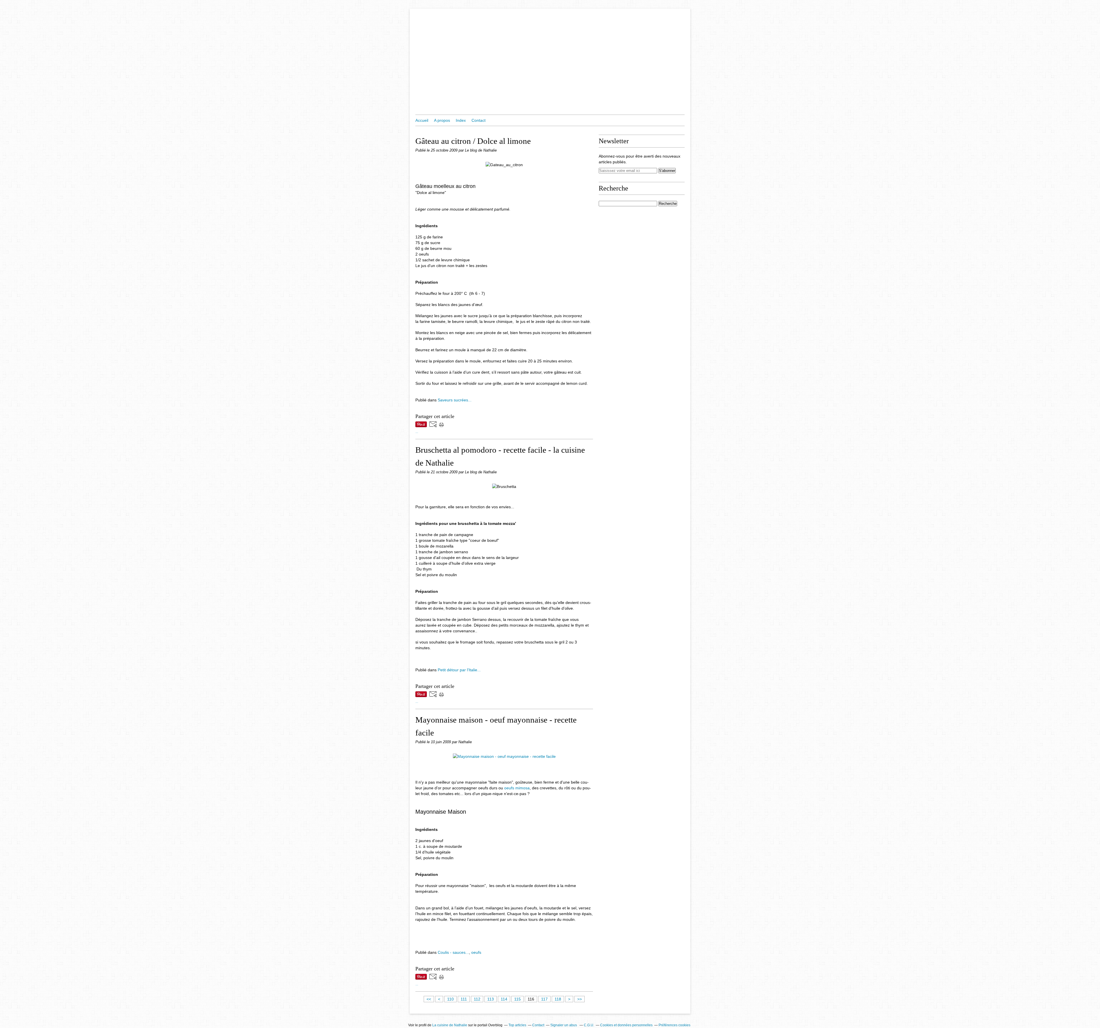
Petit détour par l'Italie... (459, 670)
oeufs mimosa (517, 788)
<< (429, 999)
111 (464, 999)
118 (558, 999)
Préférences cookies (674, 1025)
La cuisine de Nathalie (449, 1025)
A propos (442, 120)
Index (461, 120)
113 (490, 999)
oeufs (476, 952)
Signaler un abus (564, 1025)
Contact (479, 120)
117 (544, 999)
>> (579, 999)
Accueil (421, 120)
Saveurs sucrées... (455, 400)
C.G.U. (589, 1025)
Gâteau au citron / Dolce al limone (473, 141)
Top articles (517, 1025)
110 (450, 999)
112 (477, 999)
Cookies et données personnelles (626, 1025)
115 (517, 999)
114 (504, 999)
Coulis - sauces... (453, 952)
